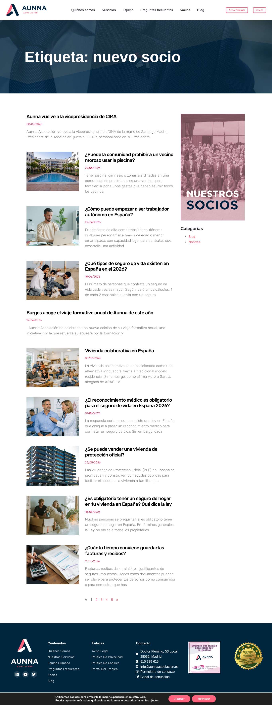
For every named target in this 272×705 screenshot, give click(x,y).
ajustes (154, 700)
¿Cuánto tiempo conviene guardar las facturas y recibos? (124, 550)
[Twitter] (34, 674)
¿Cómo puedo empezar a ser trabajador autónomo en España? (126, 212)
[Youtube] (25, 674)
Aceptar (179, 699)
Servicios (109, 10)
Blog (200, 10)
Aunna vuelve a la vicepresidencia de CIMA (71, 116)
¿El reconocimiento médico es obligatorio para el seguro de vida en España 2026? (128, 403)
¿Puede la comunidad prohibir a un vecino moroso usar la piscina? (129, 157)
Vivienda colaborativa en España (119, 350)
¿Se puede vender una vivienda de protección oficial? (121, 452)
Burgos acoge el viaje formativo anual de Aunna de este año (89, 313)
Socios (185, 10)
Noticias (194, 242)
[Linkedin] (17, 674)
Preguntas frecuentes (156, 10)
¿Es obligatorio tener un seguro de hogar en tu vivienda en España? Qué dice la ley (128, 501)
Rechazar (204, 699)
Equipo (128, 10)
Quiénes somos (83, 10)
